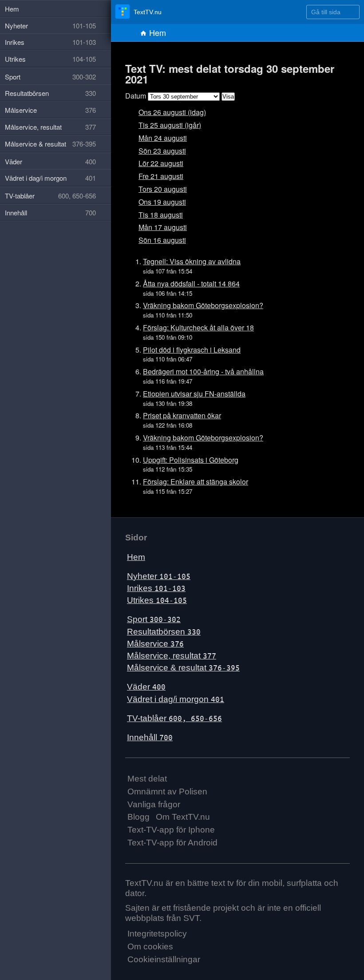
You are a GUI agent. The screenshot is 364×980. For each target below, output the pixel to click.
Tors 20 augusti (162, 189)
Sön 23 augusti (162, 151)
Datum (135, 96)
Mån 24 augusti (162, 138)
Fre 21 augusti (160, 176)
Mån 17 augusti (162, 227)
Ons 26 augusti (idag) (172, 112)
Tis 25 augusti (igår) (169, 125)
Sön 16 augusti (162, 240)
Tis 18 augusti (160, 215)
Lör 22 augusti (160, 163)
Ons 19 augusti (162, 202)
